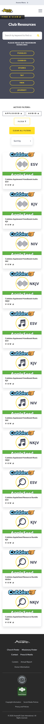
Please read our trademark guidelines (22, 44)
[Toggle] (40, 10)
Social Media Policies (30, 702)
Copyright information (13, 702)
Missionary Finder (29, 650)
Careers (15, 662)
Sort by (17, 141)
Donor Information (22, 667)
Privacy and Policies (22, 707)
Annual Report (26, 662)
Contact (14, 654)
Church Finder (13, 650)
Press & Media (26, 654)
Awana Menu (21, 3)
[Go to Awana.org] (22, 641)
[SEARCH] (38, 35)
